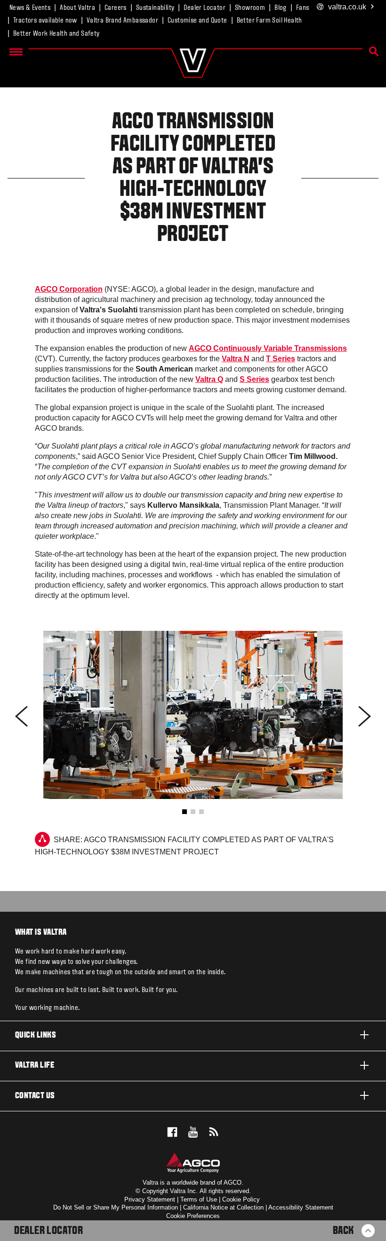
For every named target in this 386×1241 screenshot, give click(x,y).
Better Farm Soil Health (269, 20)
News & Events (29, 8)
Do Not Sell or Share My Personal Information (115, 1207)
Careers (116, 8)
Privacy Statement (149, 1199)
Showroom (250, 8)
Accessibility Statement (300, 1207)
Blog (280, 8)
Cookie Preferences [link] (193, 1215)
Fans (302, 8)
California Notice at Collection (223, 1207)
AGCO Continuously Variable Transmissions (268, 348)
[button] (184, 811)
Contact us (35, 1096)
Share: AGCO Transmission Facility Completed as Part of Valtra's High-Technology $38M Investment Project (184, 846)
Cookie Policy (241, 1199)
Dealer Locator (204, 8)
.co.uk (347, 7)
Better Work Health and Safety (56, 34)
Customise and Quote (197, 20)
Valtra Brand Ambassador (122, 20)
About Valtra (77, 8)
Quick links (35, 1035)
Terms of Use (198, 1199)
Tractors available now (45, 20)
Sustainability (155, 8)
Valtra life (34, 1066)
